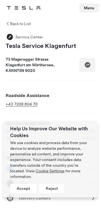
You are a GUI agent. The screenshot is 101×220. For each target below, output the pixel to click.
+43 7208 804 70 (22, 104)
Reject (52, 188)
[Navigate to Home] (23, 8)
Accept (23, 188)
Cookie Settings (50, 171)
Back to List (20, 23)
